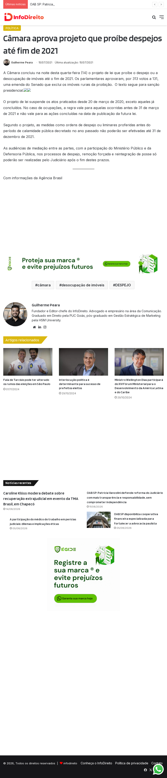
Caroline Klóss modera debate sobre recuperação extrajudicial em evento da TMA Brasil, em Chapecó (40, 498)
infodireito (70, 763)
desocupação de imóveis (83, 285)
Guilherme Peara (22, 62)
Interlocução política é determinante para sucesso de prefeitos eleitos (79, 384)
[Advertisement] (83, 216)
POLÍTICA (12, 28)
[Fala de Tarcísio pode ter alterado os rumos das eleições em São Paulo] (27, 362)
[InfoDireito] (24, 17)
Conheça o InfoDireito (96, 763)
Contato (157, 763)
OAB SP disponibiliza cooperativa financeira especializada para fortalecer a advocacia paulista (136, 518)
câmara (44, 285)
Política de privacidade (131, 763)
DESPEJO (123, 285)
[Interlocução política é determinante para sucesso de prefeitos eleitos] (83, 362)
